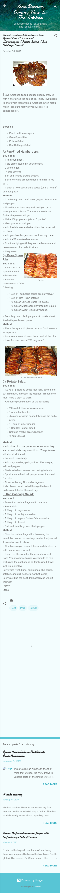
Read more (50, 784)
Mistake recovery (12, 794)
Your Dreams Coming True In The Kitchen (30, 12)
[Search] (55, 7)
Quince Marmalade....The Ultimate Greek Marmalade (24, 754)
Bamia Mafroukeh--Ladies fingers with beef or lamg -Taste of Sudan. (26, 835)
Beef (13, 608)
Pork (22, 608)
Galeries (37, 887)
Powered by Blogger (32, 880)
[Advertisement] (30, 710)
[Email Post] (11, 601)
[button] (55, 35)
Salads (33, 608)
